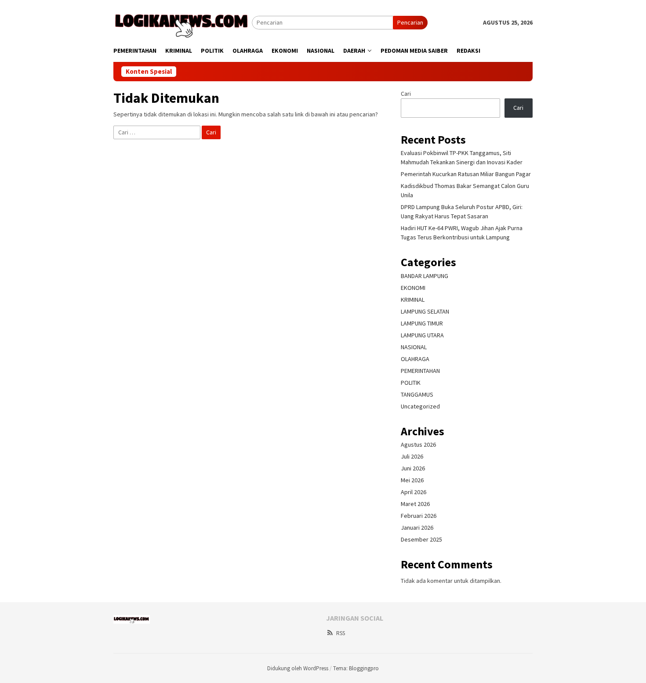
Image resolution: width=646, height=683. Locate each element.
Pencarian (410, 22)
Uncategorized (420, 406)
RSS (340, 633)
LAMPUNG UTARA (422, 335)
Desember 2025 (421, 539)
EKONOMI (413, 288)
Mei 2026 (412, 480)
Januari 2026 (417, 527)
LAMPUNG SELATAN (425, 311)
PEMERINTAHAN (420, 371)
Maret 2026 (415, 504)
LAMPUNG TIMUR (422, 323)
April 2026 (413, 492)
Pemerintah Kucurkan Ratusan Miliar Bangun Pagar (466, 174)
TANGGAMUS (417, 394)
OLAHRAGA (415, 359)
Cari (406, 94)
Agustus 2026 (418, 444)
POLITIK (411, 383)
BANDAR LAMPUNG (424, 276)
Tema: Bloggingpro (356, 668)
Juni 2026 (413, 468)
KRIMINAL (413, 300)
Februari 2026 (418, 516)
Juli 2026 (412, 456)
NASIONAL (414, 347)
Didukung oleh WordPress (297, 668)
